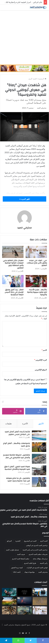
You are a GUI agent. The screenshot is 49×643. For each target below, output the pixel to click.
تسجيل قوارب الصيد (12, 550)
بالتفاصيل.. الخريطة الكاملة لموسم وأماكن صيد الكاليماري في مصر (16, 456)
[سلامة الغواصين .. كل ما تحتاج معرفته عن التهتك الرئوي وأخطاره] (9, 592)
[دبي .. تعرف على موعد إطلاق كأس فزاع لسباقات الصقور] (36, 252)
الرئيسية (41, 79)
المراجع (9, 541)
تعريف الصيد (21, 554)
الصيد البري (32, 79)
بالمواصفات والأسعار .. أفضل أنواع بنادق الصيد (16, 445)
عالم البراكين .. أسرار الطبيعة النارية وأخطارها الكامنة (23, 2)
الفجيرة (17, 541)
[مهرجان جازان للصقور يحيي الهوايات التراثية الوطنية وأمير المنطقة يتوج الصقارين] (13, 252)
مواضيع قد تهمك (29, 572)
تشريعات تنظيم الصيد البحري (38, 554)
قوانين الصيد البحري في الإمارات (37, 568)
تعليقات (8, 423)
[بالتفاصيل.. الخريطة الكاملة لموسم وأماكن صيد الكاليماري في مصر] (39, 459)
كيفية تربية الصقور (17, 568)
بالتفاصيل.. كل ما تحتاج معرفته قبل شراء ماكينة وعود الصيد (18, 480)
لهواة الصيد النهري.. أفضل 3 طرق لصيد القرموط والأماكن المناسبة (17, 468)
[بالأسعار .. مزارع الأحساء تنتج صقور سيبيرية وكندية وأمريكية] (36, 281)
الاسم (44, 350)
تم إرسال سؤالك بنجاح (40, 559)
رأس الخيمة (44, 563)
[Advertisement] (24, 37)
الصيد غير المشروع (30, 541)
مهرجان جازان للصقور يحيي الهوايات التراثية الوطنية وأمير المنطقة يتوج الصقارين (13, 264)
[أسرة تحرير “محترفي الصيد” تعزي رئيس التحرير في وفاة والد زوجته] (24, 592)
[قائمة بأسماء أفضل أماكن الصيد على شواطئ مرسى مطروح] (39, 435)
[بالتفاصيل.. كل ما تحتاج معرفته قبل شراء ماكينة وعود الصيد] (39, 482)
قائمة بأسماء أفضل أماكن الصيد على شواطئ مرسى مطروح (17, 433)
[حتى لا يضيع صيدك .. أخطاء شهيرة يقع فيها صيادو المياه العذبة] (24, 610)
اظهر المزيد (25, 199)
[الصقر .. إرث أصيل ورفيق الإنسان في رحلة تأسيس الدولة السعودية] (13, 281)
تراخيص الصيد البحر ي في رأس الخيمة (35, 550)
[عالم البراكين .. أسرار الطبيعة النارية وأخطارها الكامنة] (24, 601)
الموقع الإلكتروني (41, 370)
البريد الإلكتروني (40, 360)
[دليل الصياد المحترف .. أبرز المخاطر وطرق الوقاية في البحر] (40, 592)
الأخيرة (25, 423)
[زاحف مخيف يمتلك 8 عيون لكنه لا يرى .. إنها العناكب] (9, 610)
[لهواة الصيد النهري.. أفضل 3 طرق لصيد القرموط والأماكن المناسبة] (39, 470)
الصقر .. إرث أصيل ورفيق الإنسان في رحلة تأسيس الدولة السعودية (14, 292)
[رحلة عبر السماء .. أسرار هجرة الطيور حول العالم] (40, 601)
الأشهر (41, 423)
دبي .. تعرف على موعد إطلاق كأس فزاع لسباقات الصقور (37, 263)
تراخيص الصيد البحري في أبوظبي (37, 545)
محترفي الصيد (41, 108)
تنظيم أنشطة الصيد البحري (20, 559)
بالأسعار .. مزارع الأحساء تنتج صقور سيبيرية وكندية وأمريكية (37, 292)
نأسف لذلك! (17, 572)
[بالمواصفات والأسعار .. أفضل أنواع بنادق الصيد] (39, 447)
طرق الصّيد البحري (30, 563)
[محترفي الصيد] (38, 7)
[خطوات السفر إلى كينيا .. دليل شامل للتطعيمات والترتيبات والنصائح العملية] (9, 601)
